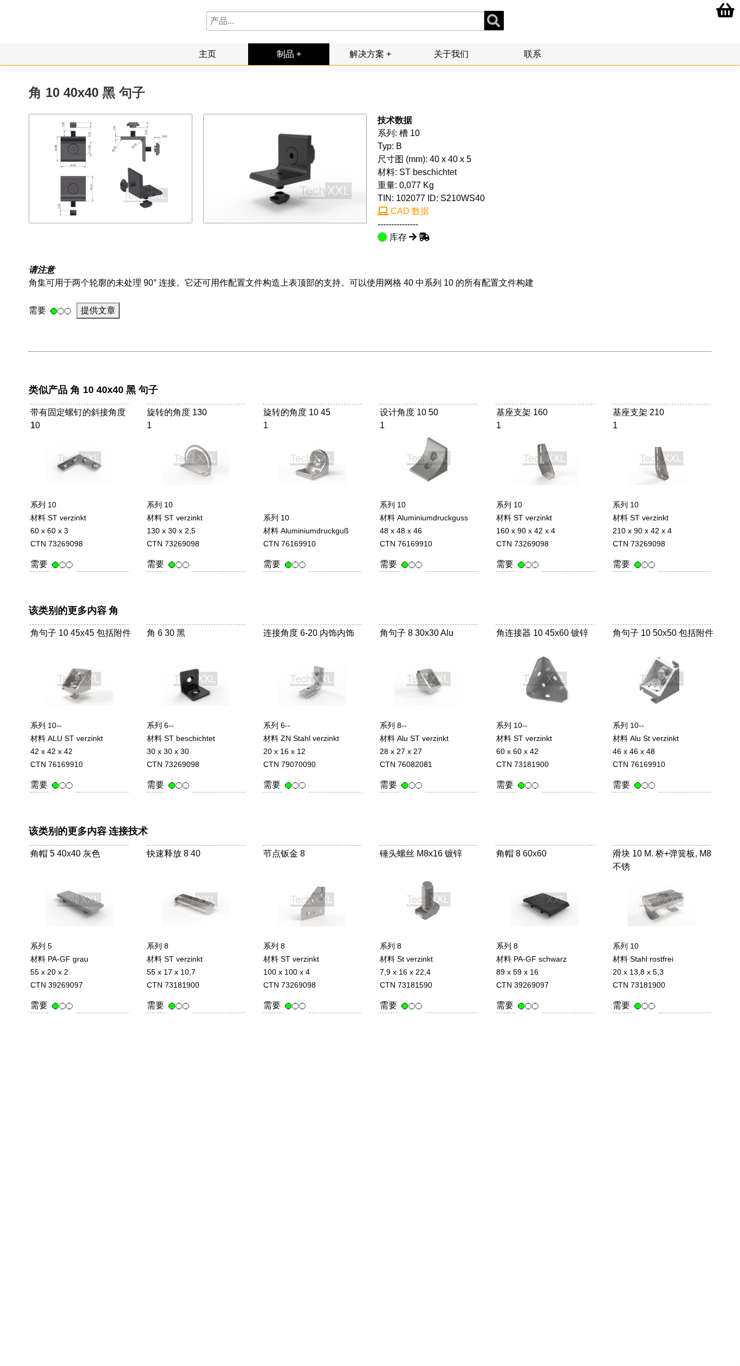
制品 (285, 54)
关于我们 (451, 54)
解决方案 (366, 54)
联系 (532, 54)
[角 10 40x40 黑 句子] (285, 167)
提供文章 (98, 310)
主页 (207, 54)
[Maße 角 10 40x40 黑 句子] (111, 167)
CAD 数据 (408, 211)
